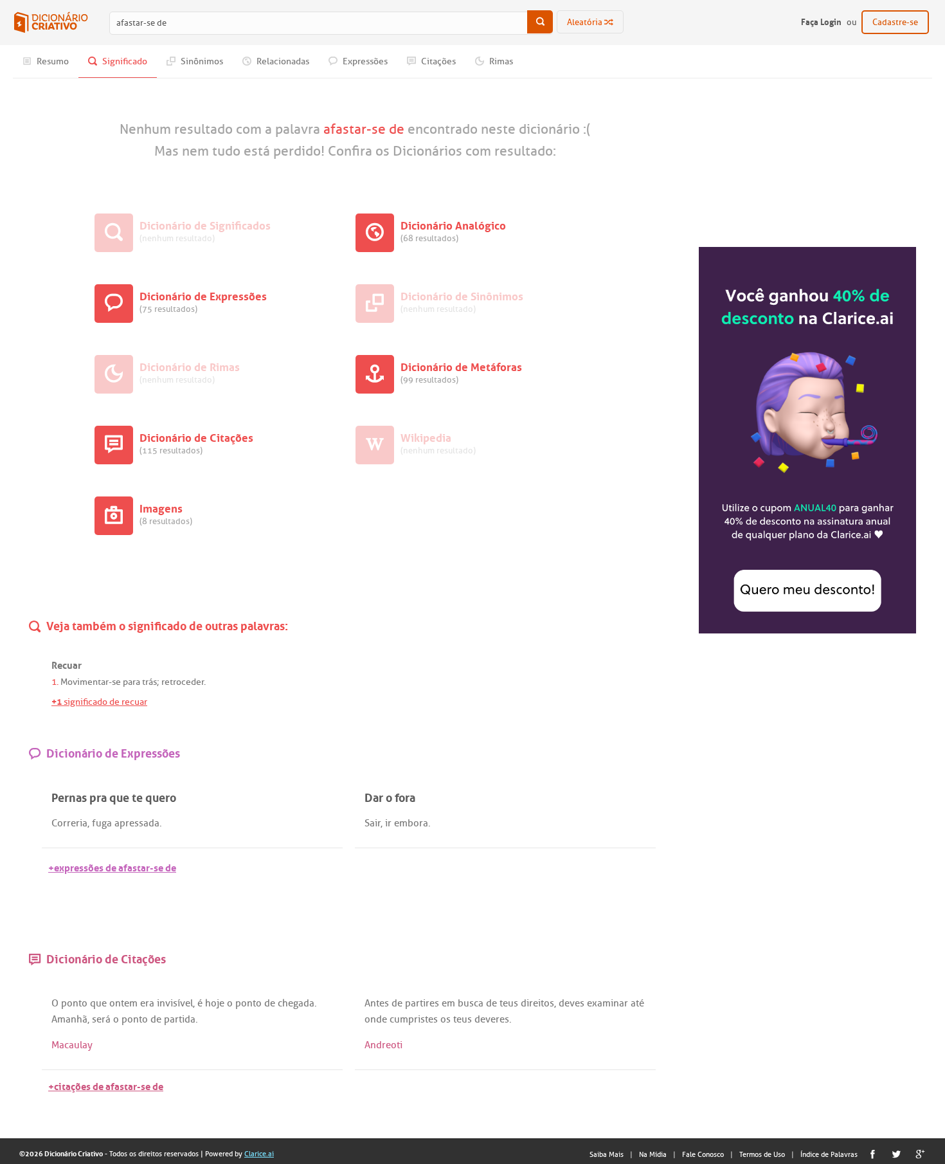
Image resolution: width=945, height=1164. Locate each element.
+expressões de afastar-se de (112, 867)
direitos (537, 1003)
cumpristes (414, 1019)
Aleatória (585, 22)
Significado (123, 61)
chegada (296, 1003)
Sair (372, 823)
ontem (123, 1003)
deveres (491, 1019)
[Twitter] (896, 1154)
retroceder (182, 682)
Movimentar (84, 682)
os (445, 1019)
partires (422, 1003)
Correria (69, 823)
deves (571, 1003)
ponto (74, 1003)
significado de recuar (99, 701)
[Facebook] (872, 1154)
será (101, 1019)
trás (149, 682)
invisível (175, 1003)
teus (509, 1003)
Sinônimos (201, 61)
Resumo (52, 61)
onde (375, 1019)
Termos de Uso (762, 1154)
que (98, 1003)
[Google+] (920, 1154)
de (269, 1003)
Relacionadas (282, 61)
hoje (214, 1003)
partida (179, 1019)
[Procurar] (540, 21)
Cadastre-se (895, 22)
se (116, 682)
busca (470, 1003)
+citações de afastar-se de (105, 1085)
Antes (376, 1003)
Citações (437, 61)
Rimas (500, 61)
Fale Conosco (703, 1154)
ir (388, 823)
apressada (136, 823)
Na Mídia (653, 1154)
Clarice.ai (259, 1153)
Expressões (364, 61)
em (448, 1003)
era (147, 1003)
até (637, 1003)
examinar (607, 1003)
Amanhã (69, 1019)
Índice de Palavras (829, 1154)
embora (411, 823)
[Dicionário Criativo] (51, 22)
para (131, 682)
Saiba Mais (607, 1154)
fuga (102, 823)
